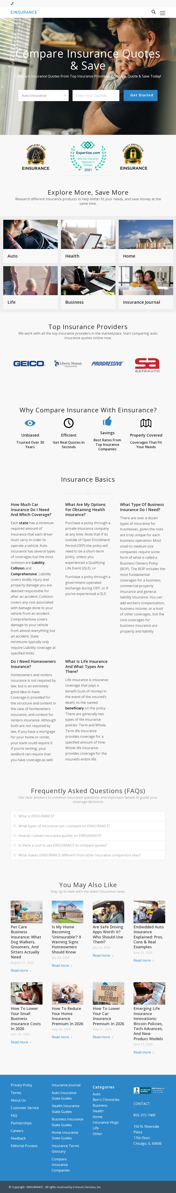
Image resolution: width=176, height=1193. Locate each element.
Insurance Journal (66, 1085)
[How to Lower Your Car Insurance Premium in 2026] (108, 993)
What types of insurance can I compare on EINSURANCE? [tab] (64, 826)
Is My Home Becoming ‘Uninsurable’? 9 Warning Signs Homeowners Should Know (66, 939)
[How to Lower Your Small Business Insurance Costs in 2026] (26, 993)
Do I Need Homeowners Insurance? (33, 664)
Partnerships (21, 1123)
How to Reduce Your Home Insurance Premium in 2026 (67, 1016)
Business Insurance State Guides (67, 1122)
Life (96, 1128)
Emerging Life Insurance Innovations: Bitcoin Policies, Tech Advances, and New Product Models (148, 1023)
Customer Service (25, 1107)
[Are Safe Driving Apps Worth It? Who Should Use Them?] (108, 912)
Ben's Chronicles (106, 1099)
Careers (17, 1130)
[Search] (151, 12)
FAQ (14, 1115)
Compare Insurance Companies (61, 1165)
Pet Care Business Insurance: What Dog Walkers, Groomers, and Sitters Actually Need (26, 941)
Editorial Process (24, 1145)
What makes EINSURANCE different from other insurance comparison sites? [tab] (79, 855)
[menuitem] (151, 12)
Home (97, 1116)
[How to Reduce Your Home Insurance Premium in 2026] (67, 993)
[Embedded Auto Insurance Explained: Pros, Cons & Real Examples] (149, 912)
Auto (96, 1094)
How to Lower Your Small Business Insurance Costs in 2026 (26, 1018)
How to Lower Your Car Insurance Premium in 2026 (108, 1016)
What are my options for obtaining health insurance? (85, 509)
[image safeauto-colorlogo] (148, 365)
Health (98, 1111)
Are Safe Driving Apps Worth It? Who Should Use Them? (108, 934)
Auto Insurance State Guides (64, 1095)
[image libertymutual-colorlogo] (70, 365)
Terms (16, 1092)
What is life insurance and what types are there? (86, 666)
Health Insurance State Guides (65, 1108)
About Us (18, 1100)
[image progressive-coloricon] (109, 365)
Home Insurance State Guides (65, 1135)
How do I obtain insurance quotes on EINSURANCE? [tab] (60, 835)
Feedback (18, 1138)
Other (97, 1133)
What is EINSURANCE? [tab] (36, 816)
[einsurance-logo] (25, 12)
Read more (19, 970)
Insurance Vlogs (106, 1122)
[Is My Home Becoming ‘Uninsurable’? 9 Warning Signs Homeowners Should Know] (67, 912)
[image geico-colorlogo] (30, 365)
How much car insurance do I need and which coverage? (31, 509)
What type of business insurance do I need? (142, 507)
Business (100, 1105)
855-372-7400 (144, 1115)
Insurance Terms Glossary (65, 1148)
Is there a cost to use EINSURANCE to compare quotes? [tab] (62, 845)
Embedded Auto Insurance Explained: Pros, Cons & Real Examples (149, 937)
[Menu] (160, 12)
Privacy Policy (21, 1085)
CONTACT (142, 1103)
